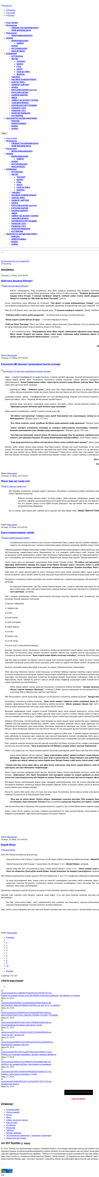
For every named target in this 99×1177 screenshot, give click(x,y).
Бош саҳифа (11, 138)
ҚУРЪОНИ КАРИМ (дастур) (24, 205)
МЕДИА (9, 153)
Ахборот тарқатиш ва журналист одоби (19, 1074)
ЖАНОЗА (20, 190)
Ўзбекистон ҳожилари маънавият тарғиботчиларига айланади (28, 1054)
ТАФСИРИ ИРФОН (19, 218)
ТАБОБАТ (15, 192)
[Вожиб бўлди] (8, 850)
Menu (4, 133)
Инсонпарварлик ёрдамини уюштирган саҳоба (21, 1025)
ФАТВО (14, 174)
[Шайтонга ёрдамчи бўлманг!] (14, 286)
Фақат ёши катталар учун (15, 480)
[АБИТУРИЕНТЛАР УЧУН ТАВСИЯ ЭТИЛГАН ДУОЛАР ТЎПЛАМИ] (26, 1012)
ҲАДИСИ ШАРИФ (19, 210)
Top (2, 1174)
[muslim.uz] (6, 5)
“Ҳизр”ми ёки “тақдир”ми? (12, 1034)
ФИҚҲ (14, 213)
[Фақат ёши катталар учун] (13, 486)
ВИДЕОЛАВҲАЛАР (19, 156)
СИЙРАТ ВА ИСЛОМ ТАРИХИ (24, 215)
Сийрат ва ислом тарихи (17, 1120)
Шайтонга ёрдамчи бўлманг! (17, 280)
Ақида (9, 1114)
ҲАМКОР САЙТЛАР (20, 200)
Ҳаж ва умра (11, 1122)
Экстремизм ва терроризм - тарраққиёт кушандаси (28, 1135)
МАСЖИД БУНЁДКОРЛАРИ (23, 195)
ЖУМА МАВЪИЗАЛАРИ (21, 151)
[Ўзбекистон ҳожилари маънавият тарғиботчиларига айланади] (26, 1051)
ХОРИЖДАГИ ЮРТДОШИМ (24, 221)
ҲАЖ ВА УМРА (23, 187)
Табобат (10, 1130)
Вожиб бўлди (8, 844)
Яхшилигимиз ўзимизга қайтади (15, 1044)
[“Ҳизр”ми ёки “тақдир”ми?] (26, 1032)
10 (7, 965)
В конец (9, 971)
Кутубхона (11, 1125)
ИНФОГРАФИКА (18, 239)
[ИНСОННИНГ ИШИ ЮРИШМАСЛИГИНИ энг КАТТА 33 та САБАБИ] (26, 1002)
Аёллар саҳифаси (13, 1132)
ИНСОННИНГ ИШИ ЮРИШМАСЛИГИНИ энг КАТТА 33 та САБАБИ (30, 1005)
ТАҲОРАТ (21, 177)
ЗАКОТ (19, 184)
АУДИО (14, 161)
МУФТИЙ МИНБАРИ (20, 228)
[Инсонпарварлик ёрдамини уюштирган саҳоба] (26, 1022)
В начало (10, 937)
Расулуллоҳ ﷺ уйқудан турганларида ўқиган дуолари (30, 364)
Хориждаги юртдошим (16, 1138)
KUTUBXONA (17, 231)
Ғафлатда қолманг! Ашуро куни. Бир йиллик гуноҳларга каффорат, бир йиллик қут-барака (40, 995)
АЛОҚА (14, 203)
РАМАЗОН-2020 (18, 223)
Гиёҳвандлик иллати (10, 1084)
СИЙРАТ (20, 159)
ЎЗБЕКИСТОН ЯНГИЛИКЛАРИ (24, 143)
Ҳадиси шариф (12, 1112)
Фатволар (10, 1127)
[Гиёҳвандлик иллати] (26, 1081)
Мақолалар (11, 148)
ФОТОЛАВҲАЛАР (19, 164)
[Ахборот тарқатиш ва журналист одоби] (26, 1071)
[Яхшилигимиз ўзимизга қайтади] (27, 1042)
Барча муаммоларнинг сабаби (17, 532)
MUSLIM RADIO (18, 166)
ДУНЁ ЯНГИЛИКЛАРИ (21, 146)
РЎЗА (18, 182)
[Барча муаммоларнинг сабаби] (15, 537)
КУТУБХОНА (17, 171)
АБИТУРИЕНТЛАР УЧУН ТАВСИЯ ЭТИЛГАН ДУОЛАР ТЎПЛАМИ (29, 1015)
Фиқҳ (8, 1117)
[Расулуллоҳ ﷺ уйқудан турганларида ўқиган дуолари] (26, 371)
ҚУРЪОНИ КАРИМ (19, 208)
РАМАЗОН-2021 (18, 226)
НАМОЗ (19, 179)
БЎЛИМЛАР (11, 169)
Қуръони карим (12, 1109)
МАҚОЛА (15, 236)
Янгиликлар (11, 140)
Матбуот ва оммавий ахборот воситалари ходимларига (26, 1064)
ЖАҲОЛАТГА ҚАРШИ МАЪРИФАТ (22, 234)
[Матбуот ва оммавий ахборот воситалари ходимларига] (26, 1061)
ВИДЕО (14, 241)
